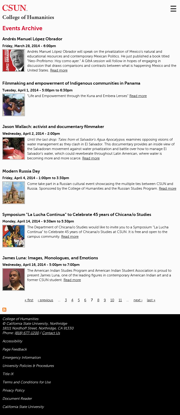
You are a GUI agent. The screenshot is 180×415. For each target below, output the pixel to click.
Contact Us (51, 333)
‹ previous (45, 300)
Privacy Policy (13, 390)
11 (120, 300)
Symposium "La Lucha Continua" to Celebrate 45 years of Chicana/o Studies (76, 214)
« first (29, 300)
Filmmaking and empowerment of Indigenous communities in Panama (71, 83)
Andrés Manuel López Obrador (32, 39)
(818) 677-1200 (27, 333)
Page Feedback (14, 349)
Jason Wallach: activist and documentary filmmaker (53, 126)
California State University (23, 407)
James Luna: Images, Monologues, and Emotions (50, 258)
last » (151, 300)
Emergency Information (21, 357)
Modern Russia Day (21, 171)
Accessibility (12, 341)
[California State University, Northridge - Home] (14, 9)
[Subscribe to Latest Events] (5, 309)
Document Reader (17, 398)
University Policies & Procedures (28, 366)
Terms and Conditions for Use (26, 382)
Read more (59, 70)
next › (138, 300)
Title (7, 374)
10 (112, 300)
